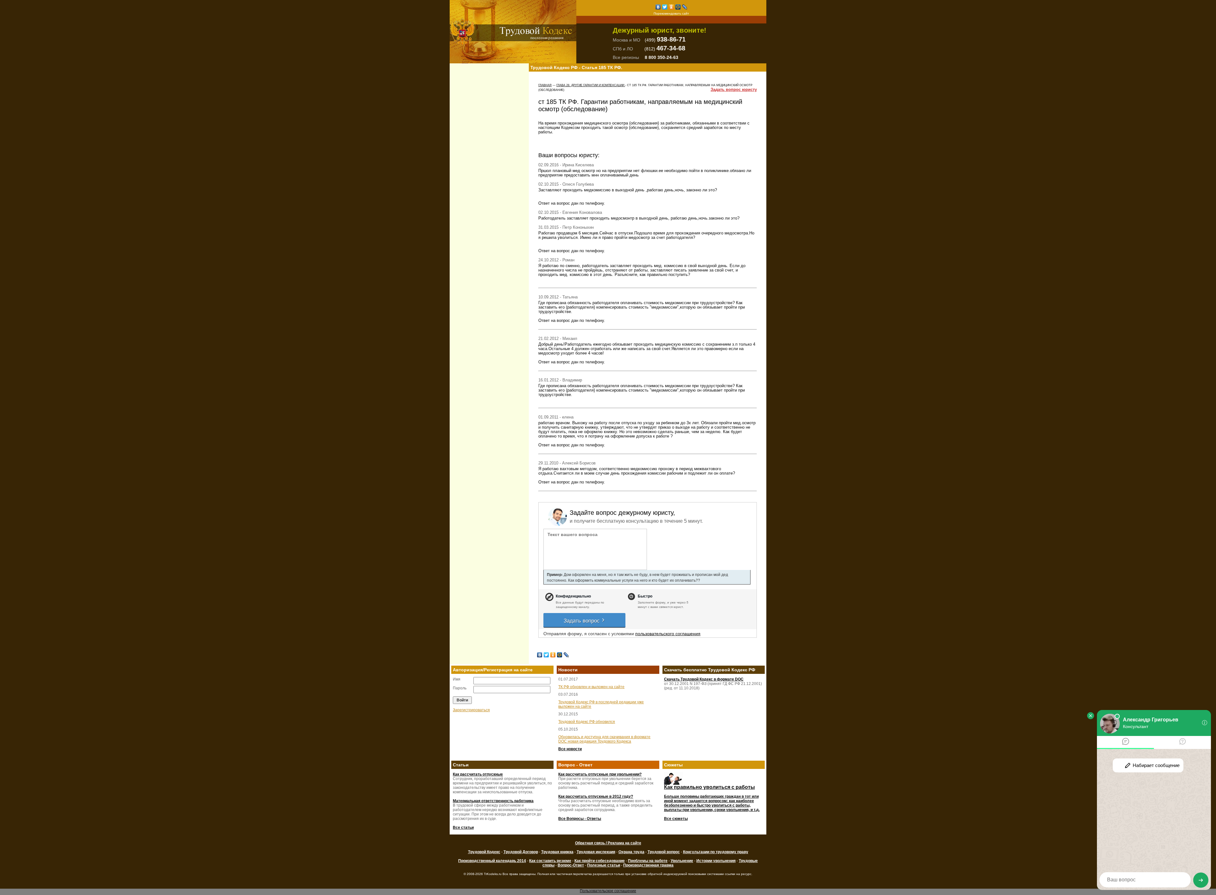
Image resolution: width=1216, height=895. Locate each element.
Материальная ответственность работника (493, 801)
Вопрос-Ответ (571, 865)
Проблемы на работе (648, 861)
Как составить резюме (550, 861)
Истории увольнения (716, 861)
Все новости (570, 749)
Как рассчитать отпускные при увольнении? (600, 774)
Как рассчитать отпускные (478, 774)
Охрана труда (631, 852)
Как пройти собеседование (599, 861)
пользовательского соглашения (667, 633)
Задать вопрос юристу (734, 89)
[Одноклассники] (671, 7)
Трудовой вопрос (664, 852)
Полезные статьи (603, 865)
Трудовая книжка (557, 852)
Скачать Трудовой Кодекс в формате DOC (704, 679)
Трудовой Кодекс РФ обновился (586, 721)
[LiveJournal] (684, 7)
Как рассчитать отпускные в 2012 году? (595, 796)
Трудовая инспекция (596, 852)
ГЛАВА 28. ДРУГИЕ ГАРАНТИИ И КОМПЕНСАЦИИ (590, 85)
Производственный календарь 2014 (492, 861)
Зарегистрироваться (471, 710)
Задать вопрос (582, 620)
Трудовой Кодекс (484, 852)
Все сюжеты (676, 818)
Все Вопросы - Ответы (579, 818)
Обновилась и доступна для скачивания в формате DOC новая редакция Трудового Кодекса (604, 739)
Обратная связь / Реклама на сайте (608, 843)
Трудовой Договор (521, 852)
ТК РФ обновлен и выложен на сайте (591, 687)
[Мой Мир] (678, 7)
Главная (545, 85)
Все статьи (463, 827)
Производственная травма (648, 865)
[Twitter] (665, 7)
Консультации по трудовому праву (715, 852)
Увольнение (682, 861)
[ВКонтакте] (658, 7)
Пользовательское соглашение (608, 891)
